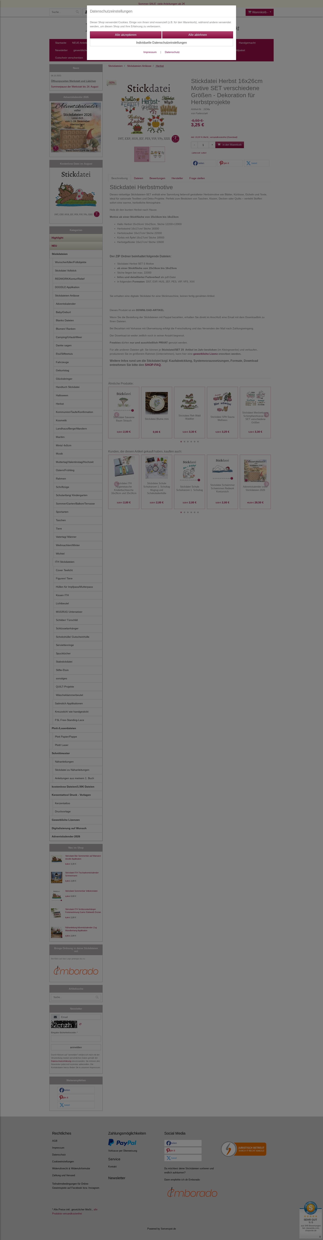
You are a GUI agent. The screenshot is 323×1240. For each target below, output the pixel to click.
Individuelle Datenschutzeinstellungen (161, 42)
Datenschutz (172, 52)
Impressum (150, 52)
